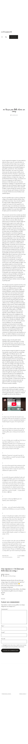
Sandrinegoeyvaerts (6, 31)
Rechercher (13, 37)
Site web (3, 638)
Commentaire (4, 609)
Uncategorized (7, 557)
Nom (2, 626)
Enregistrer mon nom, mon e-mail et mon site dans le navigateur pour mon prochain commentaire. (14, 645)
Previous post (6, 693)
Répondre (3, 598)
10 (20, 394)
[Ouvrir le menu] (2, 37)
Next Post (22, 693)
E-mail (3, 632)
